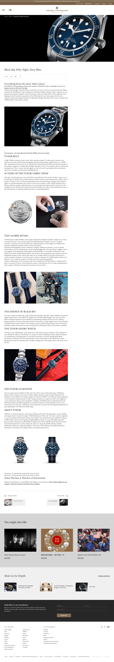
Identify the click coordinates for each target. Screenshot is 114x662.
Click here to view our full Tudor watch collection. (25, 484)
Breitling (6, 637)
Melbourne (46, 633)
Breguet (6, 635)
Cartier (6, 639)
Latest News (18, 656)
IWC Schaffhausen (9, 647)
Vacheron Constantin (9, 645)
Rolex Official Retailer (106, 10)
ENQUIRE (99, 9)
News (10, 16)
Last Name (86, 606)
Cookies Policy (73, 656)
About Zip (11, 656)
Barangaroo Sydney (48, 637)
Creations (25, 647)
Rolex (5, 631)
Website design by (96, 656)
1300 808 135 (80, 3)
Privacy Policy (65, 656)
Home (6, 16)
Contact (6, 656)
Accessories (26, 645)
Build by (107, 656)
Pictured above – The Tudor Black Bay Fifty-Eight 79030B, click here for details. (27, 153)
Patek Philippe (7, 629)
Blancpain (6, 633)
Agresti (24, 639)
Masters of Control (18, 501)
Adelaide (46, 629)
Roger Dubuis (26, 629)
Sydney (45, 639)
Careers (41, 656)
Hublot (6, 643)
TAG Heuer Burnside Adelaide (51, 641)
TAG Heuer (25, 635)
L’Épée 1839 (25, 641)
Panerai (24, 633)
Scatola (24, 643)
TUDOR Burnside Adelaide (50, 643)
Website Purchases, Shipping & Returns (30, 656)
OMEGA (25, 631)
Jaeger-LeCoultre (8, 649)
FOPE (5, 641)
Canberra (46, 631)
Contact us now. (76, 1)
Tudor (24, 637)
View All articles (104, 576)
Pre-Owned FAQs (58, 656)
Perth (45, 635)
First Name (60, 606)
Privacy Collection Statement (83, 656)
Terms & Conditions (49, 656)
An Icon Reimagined (52, 501)
